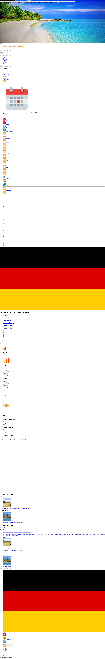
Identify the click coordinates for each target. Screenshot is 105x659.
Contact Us (5, 651)
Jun (3, 335)
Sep (3, 338)
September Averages (8, 323)
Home (4, 57)
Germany (4, 60)
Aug (3, 337)
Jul (3, 336)
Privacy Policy (5, 649)
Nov (3, 340)
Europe (4, 58)
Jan (3, 330)
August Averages (7, 320)
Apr (3, 333)
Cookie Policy (5, 648)
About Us (4, 650)
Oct (3, 339)
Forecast (5, 315)
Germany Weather (8, 328)
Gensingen (4, 61)
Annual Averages (7, 325)
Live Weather (6, 317)
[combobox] (5, 50)
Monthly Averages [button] (9, 131)
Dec (3, 341)
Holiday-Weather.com (4, 53)
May (3, 334)
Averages (4, 62)
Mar (3, 332)
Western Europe (5, 59)
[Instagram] (54, 655)
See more (2, 527)
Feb (3, 331)
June (3, 63)
